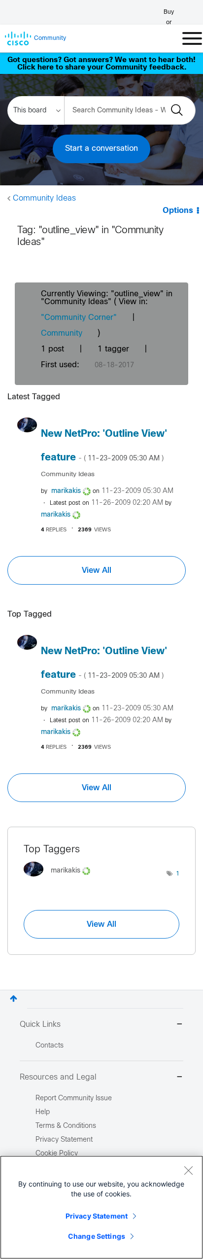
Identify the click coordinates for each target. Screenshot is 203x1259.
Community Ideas (44, 198)
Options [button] (178, 210)
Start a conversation (101, 148)
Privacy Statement (97, 1216)
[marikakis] (61, 878)
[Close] (188, 1170)
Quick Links (40, 1024)
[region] (101, 1207)
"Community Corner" (79, 317)
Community (61, 333)
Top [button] (13, 998)
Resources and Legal (58, 1077)
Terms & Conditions (65, 1126)
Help (42, 1112)
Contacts (49, 1046)
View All (96, 570)
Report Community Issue (73, 1098)
